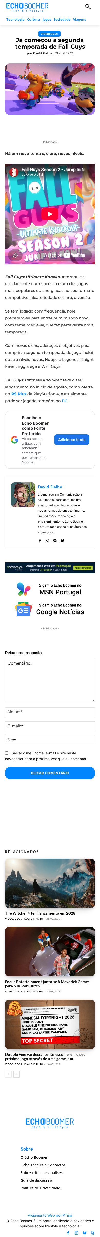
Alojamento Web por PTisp (50, 1215)
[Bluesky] (62, 540)
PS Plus (18, 393)
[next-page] (16, 1074)
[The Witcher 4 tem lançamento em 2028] (50, 883)
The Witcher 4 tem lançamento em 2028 (40, 913)
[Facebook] (40, 540)
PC (64, 400)
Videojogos (49, 34)
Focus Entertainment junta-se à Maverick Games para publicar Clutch (47, 983)
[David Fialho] (23, 512)
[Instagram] (47, 540)
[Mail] (55, 540)
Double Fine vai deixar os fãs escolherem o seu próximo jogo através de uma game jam (45, 1056)
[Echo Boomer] (27, 7)
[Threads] (93, 1233)
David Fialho (42, 53)
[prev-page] (8, 1074)
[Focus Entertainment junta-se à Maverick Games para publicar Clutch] (50, 951)
